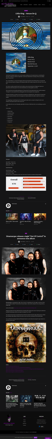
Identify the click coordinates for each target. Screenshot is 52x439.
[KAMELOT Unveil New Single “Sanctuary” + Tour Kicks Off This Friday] (26, 398)
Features (35, 4)
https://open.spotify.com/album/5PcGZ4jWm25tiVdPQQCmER (25, 308)
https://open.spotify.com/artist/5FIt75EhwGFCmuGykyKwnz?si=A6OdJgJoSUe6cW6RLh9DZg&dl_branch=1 (25, 369)
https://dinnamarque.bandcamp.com (12, 366)
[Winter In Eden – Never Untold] (12, 216)
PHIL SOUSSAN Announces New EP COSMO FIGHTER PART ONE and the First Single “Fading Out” (12, 405)
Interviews (26, 4)
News (21, 4)
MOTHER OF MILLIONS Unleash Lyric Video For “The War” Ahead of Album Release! (40, 404)
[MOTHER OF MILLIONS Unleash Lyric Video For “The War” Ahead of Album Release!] (40, 398)
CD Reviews (26, 10)
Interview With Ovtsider (32, 198)
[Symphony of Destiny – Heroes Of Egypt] (40, 216)
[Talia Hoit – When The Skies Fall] (26, 216)
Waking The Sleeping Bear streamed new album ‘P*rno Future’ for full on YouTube (16, 380)
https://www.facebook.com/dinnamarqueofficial (14, 370)
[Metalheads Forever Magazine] (9, 5)
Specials (43, 4)
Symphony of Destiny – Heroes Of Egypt (38, 222)
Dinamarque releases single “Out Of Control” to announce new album (16, 198)
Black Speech (35, 432)
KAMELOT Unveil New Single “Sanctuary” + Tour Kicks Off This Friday (25, 404)
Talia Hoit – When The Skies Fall (25, 222)
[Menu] (2, 1)
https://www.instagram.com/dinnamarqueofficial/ (15, 372)
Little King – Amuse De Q (32, 379)
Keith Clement (23, 16)
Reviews (30, 4)
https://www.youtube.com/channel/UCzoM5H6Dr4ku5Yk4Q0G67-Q (18, 367)
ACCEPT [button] (35, 437)
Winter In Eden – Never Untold (12, 221)
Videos (39, 4)
